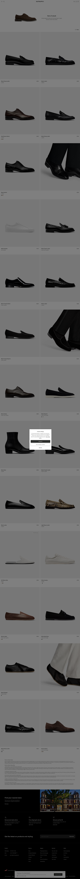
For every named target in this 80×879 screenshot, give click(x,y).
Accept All (40, 441)
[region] (40, 439)
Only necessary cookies (40, 444)
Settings (40, 447)
